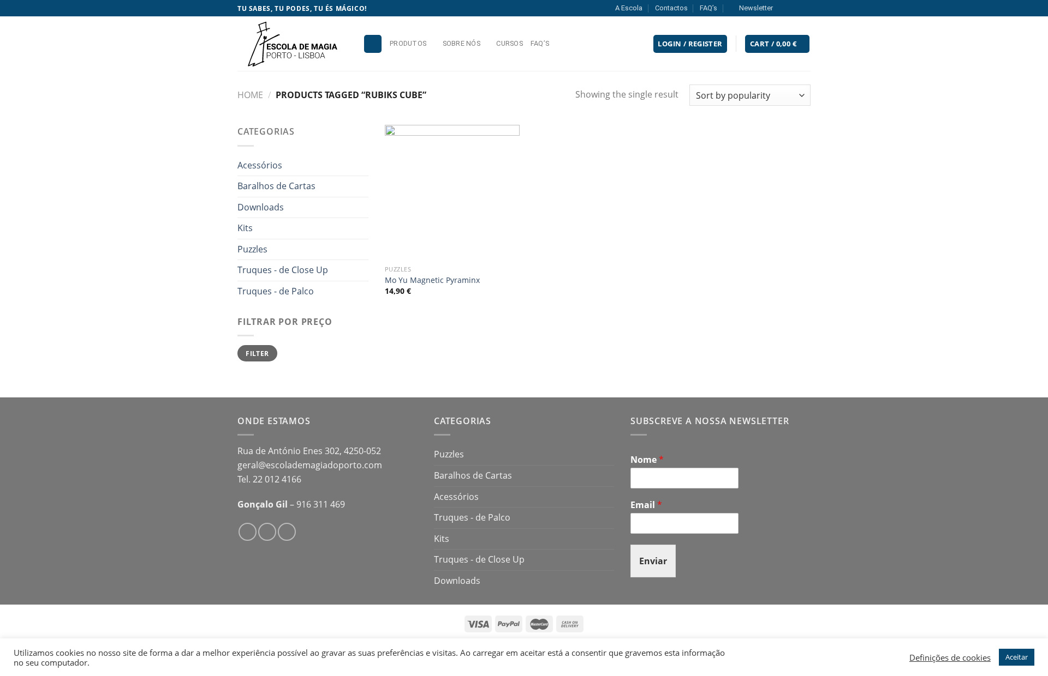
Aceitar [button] (1016, 657)
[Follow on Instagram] (794, 8)
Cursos (509, 43)
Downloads (260, 207)
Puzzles (252, 249)
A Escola (628, 8)
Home (250, 95)
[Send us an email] (805, 8)
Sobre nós (461, 43)
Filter (257, 353)
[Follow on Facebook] (784, 8)
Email (646, 505)
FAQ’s (708, 8)
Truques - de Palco (275, 291)
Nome (647, 460)
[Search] (373, 44)
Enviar (653, 561)
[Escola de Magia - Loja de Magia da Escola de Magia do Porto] (292, 43)
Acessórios (259, 165)
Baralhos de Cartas (276, 186)
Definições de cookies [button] (950, 657)
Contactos (671, 8)
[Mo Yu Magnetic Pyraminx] (452, 192)
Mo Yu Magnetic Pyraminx (432, 280)
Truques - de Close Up (282, 270)
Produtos (408, 43)
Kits (245, 228)
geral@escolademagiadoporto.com (309, 465)
